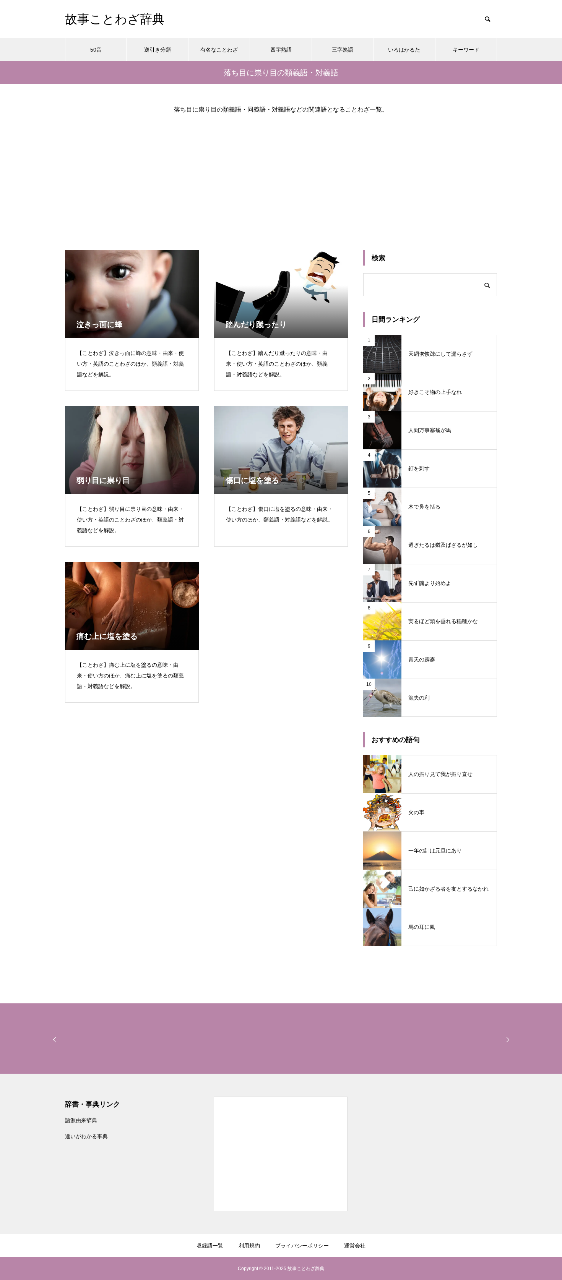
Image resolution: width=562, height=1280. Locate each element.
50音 (96, 50)
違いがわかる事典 (86, 1136)
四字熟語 (281, 50)
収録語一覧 (210, 1246)
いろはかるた (404, 50)
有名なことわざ (219, 50)
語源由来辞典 (81, 1120)
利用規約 (249, 1246)
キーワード (466, 50)
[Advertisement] (281, 175)
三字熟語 (342, 50)
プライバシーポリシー (302, 1246)
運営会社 (354, 1246)
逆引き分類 (157, 50)
